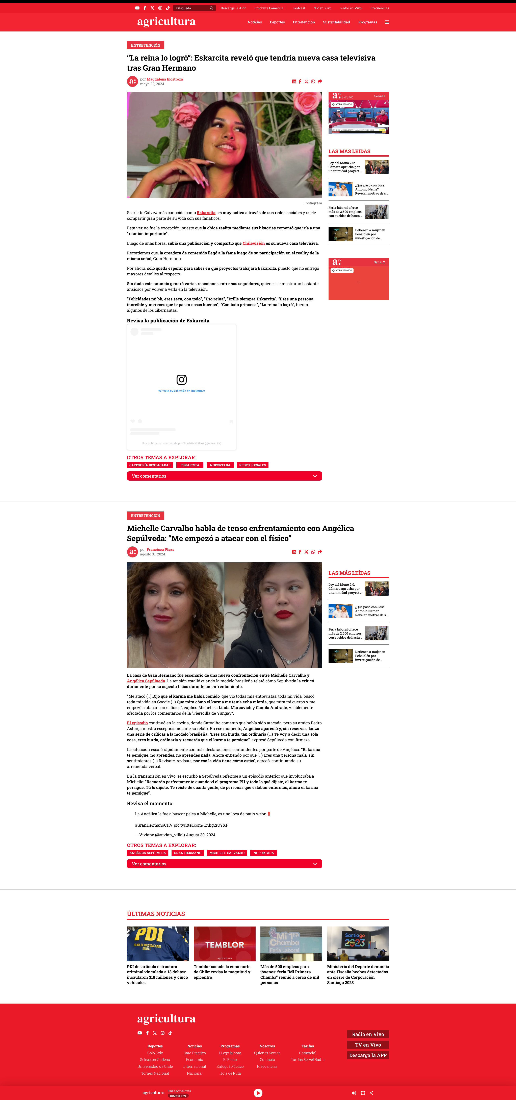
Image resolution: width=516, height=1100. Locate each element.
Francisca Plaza (160, 549)
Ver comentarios (149, 476)
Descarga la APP (233, 8)
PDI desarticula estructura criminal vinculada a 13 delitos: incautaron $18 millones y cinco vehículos (157, 974)
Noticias (255, 22)
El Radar (230, 1059)
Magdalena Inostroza (165, 79)
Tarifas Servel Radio (308, 1059)
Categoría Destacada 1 (150, 465)
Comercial (307, 1052)
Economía (194, 1059)
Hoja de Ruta (230, 1073)
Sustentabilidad (336, 22)
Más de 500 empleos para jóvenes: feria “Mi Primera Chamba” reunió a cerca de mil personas (289, 974)
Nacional (194, 1073)
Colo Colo (155, 1052)
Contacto (267, 1059)
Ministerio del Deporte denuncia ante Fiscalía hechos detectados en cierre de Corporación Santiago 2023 (358, 974)
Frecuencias (379, 8)
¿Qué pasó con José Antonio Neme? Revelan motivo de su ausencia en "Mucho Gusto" (371, 189)
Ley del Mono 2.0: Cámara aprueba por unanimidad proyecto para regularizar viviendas (345, 167)
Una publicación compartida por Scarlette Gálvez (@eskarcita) (181, 443)
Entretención (304, 22)
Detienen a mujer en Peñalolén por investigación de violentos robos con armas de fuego (370, 234)
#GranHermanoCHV (154, 825)
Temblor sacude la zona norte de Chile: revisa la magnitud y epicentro (222, 972)
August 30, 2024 (200, 834)
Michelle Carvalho (226, 853)
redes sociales (252, 465)
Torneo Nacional (155, 1073)
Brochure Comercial (269, 8)
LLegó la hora (230, 1052)
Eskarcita (190, 465)
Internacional (194, 1066)
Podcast (299, 8)
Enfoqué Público (230, 1066)
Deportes (277, 22)
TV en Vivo (322, 8)
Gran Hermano (187, 853)
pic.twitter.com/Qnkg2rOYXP (201, 825)
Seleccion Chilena (155, 1059)
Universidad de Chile (155, 1066)
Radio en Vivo (351, 8)
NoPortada (220, 465)
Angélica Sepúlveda (146, 680)
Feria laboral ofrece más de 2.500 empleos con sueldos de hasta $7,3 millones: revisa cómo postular (345, 212)
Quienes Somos (267, 1052)
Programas (367, 22)
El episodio (137, 722)
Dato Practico (195, 1052)
